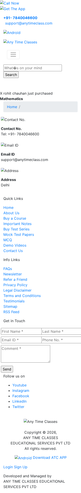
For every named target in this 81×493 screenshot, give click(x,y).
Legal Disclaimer (17, 290)
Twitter (18, 406)
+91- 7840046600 (20, 18)
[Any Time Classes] (20, 41)
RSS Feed (11, 312)
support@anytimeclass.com (28, 23)
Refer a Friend (15, 279)
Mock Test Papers (18, 234)
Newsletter (12, 274)
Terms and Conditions (22, 295)
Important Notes (17, 223)
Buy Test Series (16, 229)
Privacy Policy (15, 285)
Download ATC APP (49, 457)
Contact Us (13, 250)
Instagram (20, 390)
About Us (11, 213)
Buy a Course (14, 218)
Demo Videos (14, 245)
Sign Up (20, 467)
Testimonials (14, 301)
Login (8, 467)
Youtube (19, 385)
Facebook (20, 396)
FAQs (7, 268)
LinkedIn (19, 401)
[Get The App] (12, 8)
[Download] (11, 32)
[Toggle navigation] (13, 54)
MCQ (7, 240)
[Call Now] (9, 2)
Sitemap (10, 306)
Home (12, 107)
